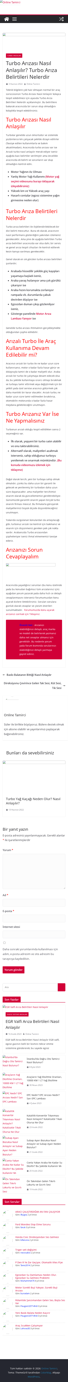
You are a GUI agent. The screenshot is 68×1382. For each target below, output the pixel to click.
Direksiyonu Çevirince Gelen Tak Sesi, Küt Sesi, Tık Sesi (32, 685)
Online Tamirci (33, 84)
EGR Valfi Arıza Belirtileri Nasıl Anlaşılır (32, 1024)
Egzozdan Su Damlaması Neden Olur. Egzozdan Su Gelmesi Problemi (36, 1276)
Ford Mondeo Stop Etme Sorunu (33, 1224)
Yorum (8, 850)
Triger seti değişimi (26, 1249)
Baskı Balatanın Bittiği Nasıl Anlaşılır (29, 675)
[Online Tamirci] (10, 2)
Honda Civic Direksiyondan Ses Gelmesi (37, 1237)
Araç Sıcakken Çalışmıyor (29, 1325)
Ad (5, 895)
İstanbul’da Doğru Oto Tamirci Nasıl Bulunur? (43, 1060)
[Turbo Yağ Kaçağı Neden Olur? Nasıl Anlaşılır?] (34, 763)
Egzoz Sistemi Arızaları (17, 1014)
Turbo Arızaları (14, 55)
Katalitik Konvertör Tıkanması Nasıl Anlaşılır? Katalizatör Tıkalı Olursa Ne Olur (44, 1119)
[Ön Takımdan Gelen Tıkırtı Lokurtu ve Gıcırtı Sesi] (13, 1185)
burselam (25, 1293)
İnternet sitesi (11, 927)
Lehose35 (25, 1328)
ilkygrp (23, 1214)
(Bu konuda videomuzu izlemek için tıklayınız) (36, 465)
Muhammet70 (27, 1280)
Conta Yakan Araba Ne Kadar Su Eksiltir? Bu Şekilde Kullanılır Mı (44, 1164)
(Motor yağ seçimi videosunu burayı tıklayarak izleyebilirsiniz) (35, 181)
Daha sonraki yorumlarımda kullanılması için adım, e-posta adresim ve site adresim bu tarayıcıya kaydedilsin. (30, 954)
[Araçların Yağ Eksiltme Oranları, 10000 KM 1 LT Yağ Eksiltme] (13, 1081)
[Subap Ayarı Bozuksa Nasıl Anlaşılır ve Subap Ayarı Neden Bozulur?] (13, 1146)
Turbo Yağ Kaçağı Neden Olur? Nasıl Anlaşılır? (33, 801)
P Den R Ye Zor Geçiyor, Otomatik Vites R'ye (39, 1262)
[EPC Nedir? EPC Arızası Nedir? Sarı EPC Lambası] (13, 1099)
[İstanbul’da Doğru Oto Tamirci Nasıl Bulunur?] (13, 1063)
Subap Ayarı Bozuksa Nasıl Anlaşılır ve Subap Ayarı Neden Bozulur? (44, 1144)
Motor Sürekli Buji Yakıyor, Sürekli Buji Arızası (36, 1289)
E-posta (8, 911)
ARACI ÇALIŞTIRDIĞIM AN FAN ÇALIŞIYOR (37, 1211)
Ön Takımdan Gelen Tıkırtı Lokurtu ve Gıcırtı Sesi (41, 1183)
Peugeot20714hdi (29, 1306)
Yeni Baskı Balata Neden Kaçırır (32, 1312)
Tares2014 (25, 1265)
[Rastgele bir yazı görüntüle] (61, 19)
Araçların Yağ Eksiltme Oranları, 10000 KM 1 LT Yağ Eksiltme (44, 1078)
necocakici (25, 1252)
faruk (23, 1227)
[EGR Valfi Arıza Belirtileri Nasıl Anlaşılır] (34, 1007)
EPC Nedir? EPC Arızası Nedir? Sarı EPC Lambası (43, 1096)
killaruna (24, 1239)
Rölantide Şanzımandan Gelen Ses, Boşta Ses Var (40, 1302)
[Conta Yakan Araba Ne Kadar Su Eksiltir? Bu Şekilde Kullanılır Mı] (13, 1167)
